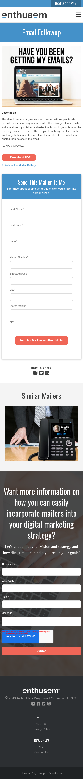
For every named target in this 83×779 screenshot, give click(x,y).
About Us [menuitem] (41, 724)
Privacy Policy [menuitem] (41, 729)
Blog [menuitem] (41, 747)
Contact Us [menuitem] (41, 752)
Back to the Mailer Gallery (19, 165)
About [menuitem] (41, 717)
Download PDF (20, 157)
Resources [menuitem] (41, 740)
